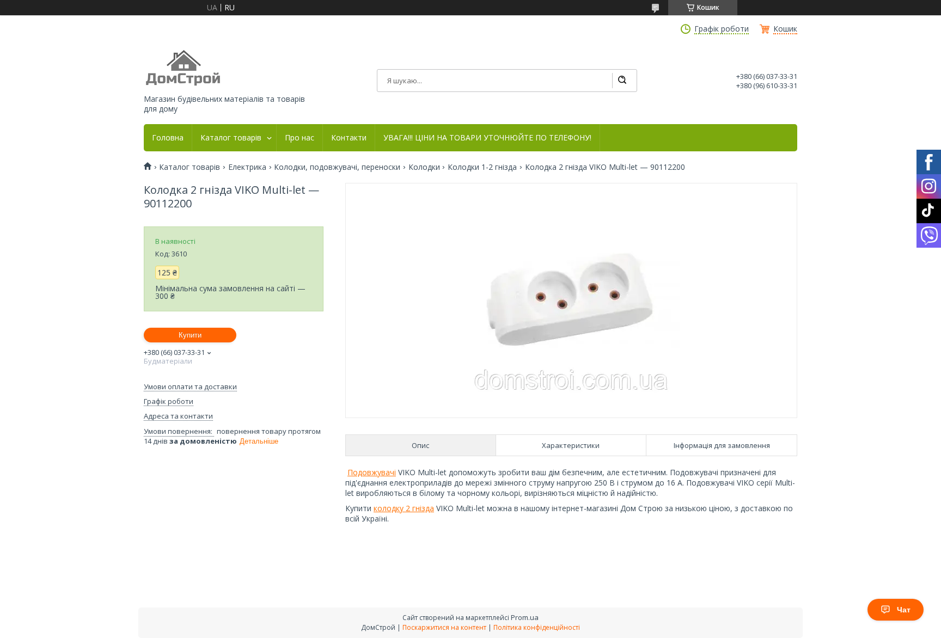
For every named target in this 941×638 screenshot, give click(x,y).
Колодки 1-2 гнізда (482, 167)
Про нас (299, 138)
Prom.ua (525, 617)
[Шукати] (622, 80)
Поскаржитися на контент (444, 627)
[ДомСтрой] (184, 68)
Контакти (348, 138)
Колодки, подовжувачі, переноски (337, 167)
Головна (168, 138)
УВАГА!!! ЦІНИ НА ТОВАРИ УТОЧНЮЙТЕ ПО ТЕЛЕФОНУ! (487, 138)
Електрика (247, 167)
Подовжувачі (371, 472)
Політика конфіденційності (536, 627)
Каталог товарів (230, 138)
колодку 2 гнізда (404, 508)
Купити (190, 335)
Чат (904, 609)
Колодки (424, 167)
